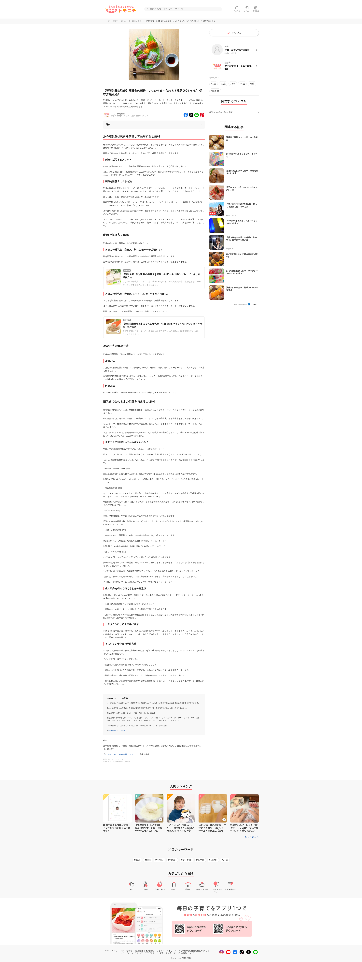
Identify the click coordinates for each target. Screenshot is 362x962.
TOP (107, 951)
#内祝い (172, 860)
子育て (115, 21)
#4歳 (242, 83)
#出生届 (200, 860)
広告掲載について (186, 953)
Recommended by (240, 304)
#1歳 (213, 83)
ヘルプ (115, 951)
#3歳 (232, 83)
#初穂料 (213, 860)
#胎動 (148, 860)
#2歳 (223, 83)
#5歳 (252, 83)
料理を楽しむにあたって (117, 731)
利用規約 (150, 951)
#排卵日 (159, 860)
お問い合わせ (126, 951)
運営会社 (139, 951)
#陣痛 (137, 860)
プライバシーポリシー (166, 951)
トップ (106, 21)
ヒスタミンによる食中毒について (120, 754)
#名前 (225, 860)
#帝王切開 (186, 860)
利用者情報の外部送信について (193, 951)
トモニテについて (128, 953)
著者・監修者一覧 (167, 953)
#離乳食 (215, 91)
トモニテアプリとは (148, 953)
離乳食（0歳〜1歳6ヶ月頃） (131, 21)
